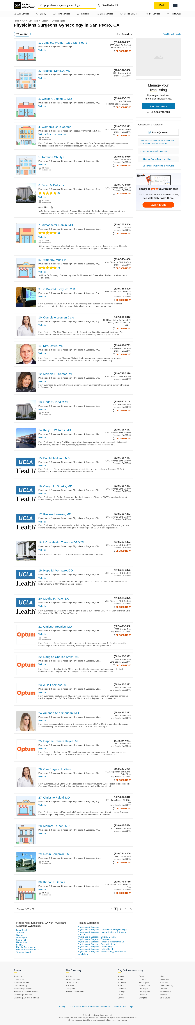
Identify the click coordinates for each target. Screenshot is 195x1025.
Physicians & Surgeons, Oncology (88, 229)
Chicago (121, 992)
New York (164, 982)
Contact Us (19, 979)
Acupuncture (101, 886)
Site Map (70, 985)
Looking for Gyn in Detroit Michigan (156, 159)
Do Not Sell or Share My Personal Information (89, 1006)
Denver (121, 998)
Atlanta (121, 976)
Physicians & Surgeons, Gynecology (55, 46)
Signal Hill (21, 940)
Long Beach (21, 930)
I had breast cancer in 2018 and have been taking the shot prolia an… (157, 141)
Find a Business (73, 979)
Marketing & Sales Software (26, 998)
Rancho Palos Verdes (26, 947)
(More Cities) (137, 970)
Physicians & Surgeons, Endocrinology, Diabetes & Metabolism (102, 952)
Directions (51, 134)
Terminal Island (23, 952)
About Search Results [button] (172, 34)
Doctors (45, 21)
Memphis (143, 998)
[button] (175, 5)
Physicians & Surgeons (83, 103)
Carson (19, 935)
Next (130, 909)
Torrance (20, 932)
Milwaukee (164, 979)
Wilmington (21, 937)
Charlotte (122, 988)
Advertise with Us (22, 982)
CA (23, 21)
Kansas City (144, 985)
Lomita (19, 945)
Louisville (143, 995)
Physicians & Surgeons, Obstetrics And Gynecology (97, 75)
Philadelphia (165, 992)
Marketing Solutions (23, 995)
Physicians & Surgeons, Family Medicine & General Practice (102, 933)
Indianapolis (144, 982)
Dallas (120, 995)
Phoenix (163, 995)
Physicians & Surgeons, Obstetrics (94, 939)
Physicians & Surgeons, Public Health (95, 949)
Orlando (163, 988)
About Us (18, 976)
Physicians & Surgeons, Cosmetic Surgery (92, 406)
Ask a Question (160, 132)
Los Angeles (144, 992)
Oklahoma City (166, 985)
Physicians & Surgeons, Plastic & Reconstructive (101, 942)
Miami (162, 976)
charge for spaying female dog (153, 151)
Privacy (61, 1006)
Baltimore (122, 982)
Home (16, 21)
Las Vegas (143, 988)
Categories (70, 988)
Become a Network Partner (26, 992)
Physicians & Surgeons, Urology (87, 378)
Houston (142, 979)
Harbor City (21, 942)
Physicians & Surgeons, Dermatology (95, 946)
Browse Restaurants (75, 992)
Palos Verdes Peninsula (27, 950)
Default (125, 34)
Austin (120, 979)
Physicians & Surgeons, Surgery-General (97, 937)
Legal (131, 1006)
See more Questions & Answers (158, 166)
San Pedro (33, 21)
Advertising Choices (23, 988)
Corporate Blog (20, 985)
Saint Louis (165, 998)
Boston (121, 985)
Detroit (142, 976)
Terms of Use (119, 1006)
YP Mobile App (72, 982)
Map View (24, 34)
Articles (69, 976)
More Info (62, 134)
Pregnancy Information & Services (88, 131)
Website (42, 50)
